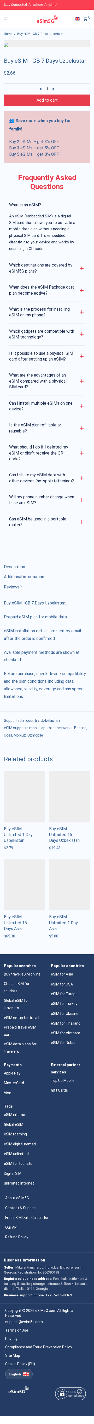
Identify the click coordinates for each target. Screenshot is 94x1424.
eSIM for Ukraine (64, 1013)
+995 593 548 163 (58, 1295)
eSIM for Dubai (63, 1043)
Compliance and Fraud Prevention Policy (38, 1347)
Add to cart (47, 100)
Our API (11, 1227)
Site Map (12, 1355)
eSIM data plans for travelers (20, 1047)
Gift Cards (59, 1090)
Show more (11, 848)
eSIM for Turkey (64, 1004)
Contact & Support (21, 1208)
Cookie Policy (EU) (20, 1364)
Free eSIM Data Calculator (27, 1218)
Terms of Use (16, 1330)
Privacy (11, 1339)
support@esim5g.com (24, 1322)
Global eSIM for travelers (16, 1004)
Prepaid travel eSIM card (20, 1031)
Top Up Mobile (62, 1080)
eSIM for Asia (62, 974)
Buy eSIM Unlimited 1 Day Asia (63, 922)
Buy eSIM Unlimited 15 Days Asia (15, 922)
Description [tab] (14, 566)
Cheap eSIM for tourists (17, 987)
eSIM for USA (62, 984)
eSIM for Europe (64, 994)
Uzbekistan (50, 720)
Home (8, 34)
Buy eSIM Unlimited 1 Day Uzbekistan (18, 834)
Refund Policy (16, 1237)
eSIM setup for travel (21, 1018)
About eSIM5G (17, 1198)
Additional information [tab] (24, 576)
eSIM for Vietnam (65, 1033)
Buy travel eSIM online (22, 974)
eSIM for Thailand (65, 1023)
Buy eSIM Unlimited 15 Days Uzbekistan (64, 834)
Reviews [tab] (13, 587)
